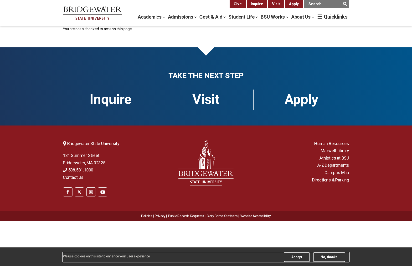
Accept (296, 257)
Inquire (257, 4)
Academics (150, 17)
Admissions (181, 17)
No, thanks (329, 257)
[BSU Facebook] (67, 191)
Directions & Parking (330, 179)
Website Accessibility (255, 216)
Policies (146, 216)
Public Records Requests (186, 216)
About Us (301, 17)
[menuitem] (67, 191)
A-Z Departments (333, 165)
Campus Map (336, 172)
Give (238, 4)
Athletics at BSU (334, 158)
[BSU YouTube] (102, 191)
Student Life (242, 17)
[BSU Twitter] (79, 191)
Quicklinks (336, 17)
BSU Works (273, 17)
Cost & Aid (211, 17)
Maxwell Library (335, 150)
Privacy (160, 216)
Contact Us (73, 177)
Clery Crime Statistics (222, 216)
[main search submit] (345, 4)
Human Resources (331, 143)
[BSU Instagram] (91, 191)
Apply (294, 4)
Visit (276, 4)
